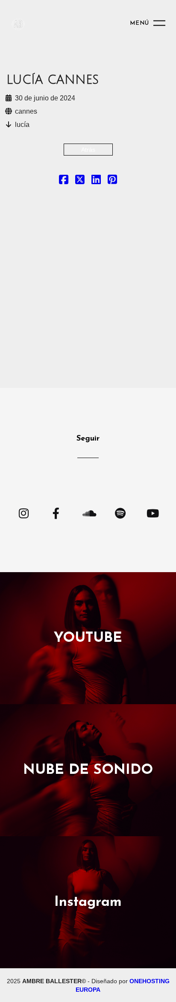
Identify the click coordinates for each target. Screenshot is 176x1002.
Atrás (88, 149)
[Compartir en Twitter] (80, 181)
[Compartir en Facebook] (64, 181)
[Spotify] (120, 513)
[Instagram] (24, 513)
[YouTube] (152, 513)
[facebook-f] (56, 513)
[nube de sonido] (88, 513)
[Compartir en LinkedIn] (96, 181)
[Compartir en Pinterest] (112, 181)
